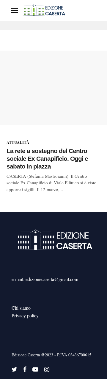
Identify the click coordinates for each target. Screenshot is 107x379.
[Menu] (14, 10)
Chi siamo (21, 308)
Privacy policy (25, 315)
